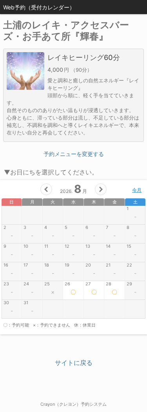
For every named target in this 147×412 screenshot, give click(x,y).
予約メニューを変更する (74, 154)
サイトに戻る (74, 363)
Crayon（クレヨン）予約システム (73, 404)
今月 (137, 190)
